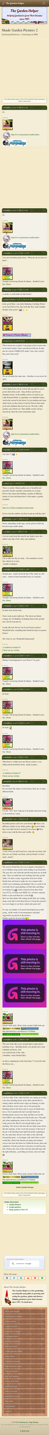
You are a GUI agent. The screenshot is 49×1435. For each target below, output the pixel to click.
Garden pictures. (15, 1207)
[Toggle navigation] (43, 3)
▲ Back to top (24, 1431)
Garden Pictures (15, 1204)
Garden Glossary (11, 1386)
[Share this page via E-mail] (42, 1278)
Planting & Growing (12, 1341)
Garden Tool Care (11, 1381)
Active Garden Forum (24, 1187)
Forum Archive (10, 1321)
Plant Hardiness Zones (13, 1366)
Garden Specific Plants (13, 1351)
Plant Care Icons (11, 1391)
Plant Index (9, 1401)
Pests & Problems (11, 1371)
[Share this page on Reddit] (28, 1278)
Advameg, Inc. (23, 1422)
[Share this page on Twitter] (14, 1278)
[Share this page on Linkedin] (21, 1278)
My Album (6, 284)
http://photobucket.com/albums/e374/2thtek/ (18, 1031)
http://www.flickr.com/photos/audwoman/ (18, 507)
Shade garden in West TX (19, 99)
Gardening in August (13, 1331)
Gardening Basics (11, 1336)
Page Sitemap (33, 1422)
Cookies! (8, 1411)
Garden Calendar (11, 1326)
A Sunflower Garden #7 (11, 647)
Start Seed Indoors (12, 1376)
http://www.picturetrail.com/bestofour (25, 134)
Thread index (27, 101)
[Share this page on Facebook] (7, 1278)
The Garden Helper (14, 3)
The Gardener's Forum (13, 1316)
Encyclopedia (10, 1406)
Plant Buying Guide (12, 1361)
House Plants (10, 1356)
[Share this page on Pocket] (35, 1278)
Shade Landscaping (39, 99)
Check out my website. (11, 650)
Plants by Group (11, 1346)
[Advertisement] (24, 66)
